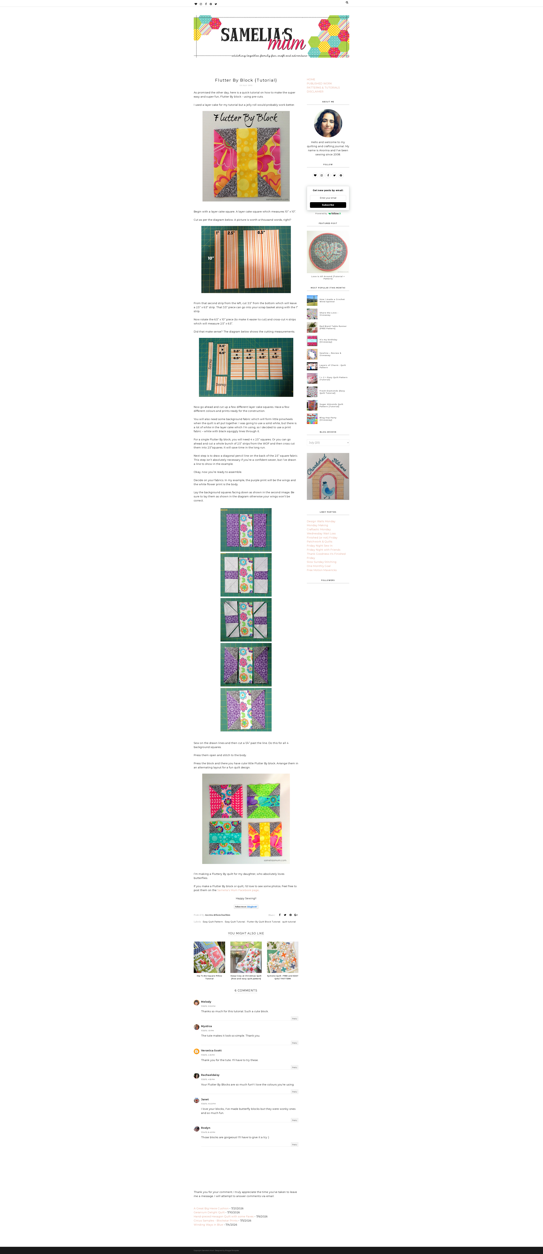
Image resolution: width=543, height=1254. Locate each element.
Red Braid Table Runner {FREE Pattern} (333, 327)
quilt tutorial (289, 921)
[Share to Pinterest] (290, 915)
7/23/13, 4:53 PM (208, 1079)
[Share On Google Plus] (296, 915)
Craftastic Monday (319, 529)
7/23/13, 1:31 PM (207, 1030)
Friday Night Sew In (320, 545)
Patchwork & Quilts (319, 541)
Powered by (321, 213)
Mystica (206, 1026)
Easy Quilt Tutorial (235, 921)
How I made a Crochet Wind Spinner (332, 300)
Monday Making (317, 525)
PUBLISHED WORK (319, 83)
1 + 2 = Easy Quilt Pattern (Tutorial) (334, 378)
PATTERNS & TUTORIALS (323, 87)
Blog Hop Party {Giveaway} (328, 418)
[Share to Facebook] (279, 915)
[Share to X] (285, 915)
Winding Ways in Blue (208, 1224)
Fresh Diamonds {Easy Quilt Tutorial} (332, 392)
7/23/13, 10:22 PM (208, 1104)
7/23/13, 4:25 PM (208, 1055)
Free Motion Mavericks (322, 570)
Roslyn (205, 1127)
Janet (205, 1099)
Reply (294, 1018)
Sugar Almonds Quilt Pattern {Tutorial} (331, 405)
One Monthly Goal (319, 566)
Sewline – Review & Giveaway (330, 354)
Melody (206, 1001)
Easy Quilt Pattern (213, 921)
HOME (311, 79)
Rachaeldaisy (210, 1075)
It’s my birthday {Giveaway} (328, 340)
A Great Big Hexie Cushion (211, 1208)
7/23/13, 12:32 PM (208, 1006)
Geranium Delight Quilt (209, 1212)
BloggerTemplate (232, 1250)
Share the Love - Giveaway (329, 314)
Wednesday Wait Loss (321, 533)
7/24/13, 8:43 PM (208, 1132)
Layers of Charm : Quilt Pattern (333, 366)
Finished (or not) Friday (322, 537)
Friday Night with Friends (323, 549)
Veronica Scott (211, 1050)
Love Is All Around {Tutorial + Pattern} (328, 277)
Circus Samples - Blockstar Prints (216, 1220)
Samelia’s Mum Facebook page (238, 890)
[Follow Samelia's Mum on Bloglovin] (246, 907)
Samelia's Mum (208, 1250)
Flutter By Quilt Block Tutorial (263, 921)
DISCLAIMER (315, 91)
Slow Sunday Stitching (322, 562)
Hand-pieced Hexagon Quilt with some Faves (224, 1216)
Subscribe (328, 205)
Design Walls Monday (321, 521)
